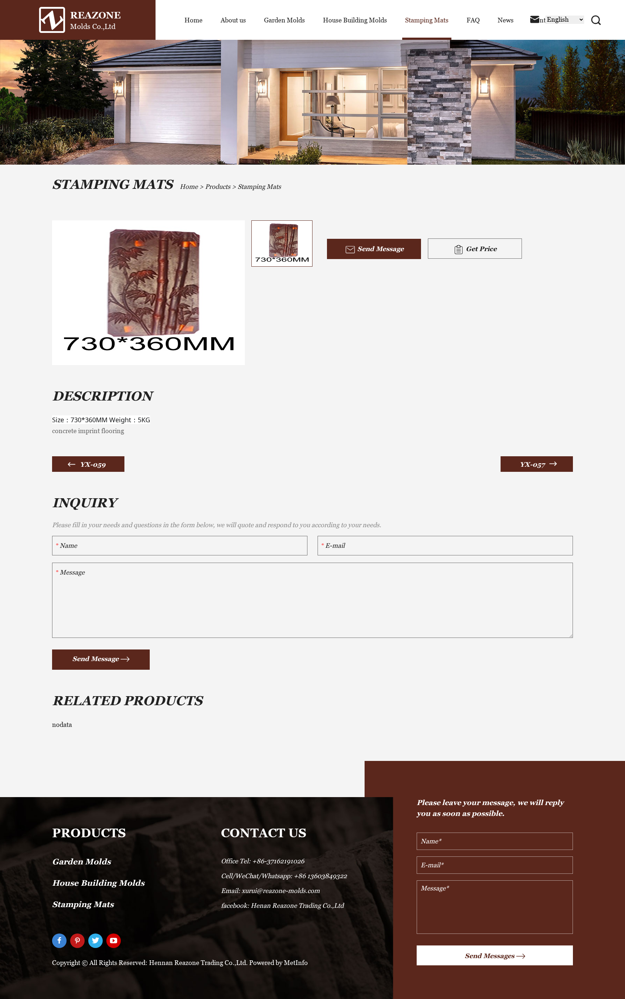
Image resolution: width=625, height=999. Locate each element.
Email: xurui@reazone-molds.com (270, 890)
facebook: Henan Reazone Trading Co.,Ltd (282, 905)
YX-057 (532, 464)
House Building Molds (355, 20)
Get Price (480, 249)
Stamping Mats (426, 20)
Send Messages (489, 956)
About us (233, 20)
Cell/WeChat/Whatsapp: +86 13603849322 (284, 876)
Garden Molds (284, 20)
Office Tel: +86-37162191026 (262, 861)
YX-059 (93, 464)
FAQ (473, 20)
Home (193, 20)
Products (217, 186)
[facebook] (59, 941)
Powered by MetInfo (278, 962)
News (506, 20)
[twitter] (95, 941)
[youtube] (113, 941)
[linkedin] (77, 941)
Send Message (380, 249)
